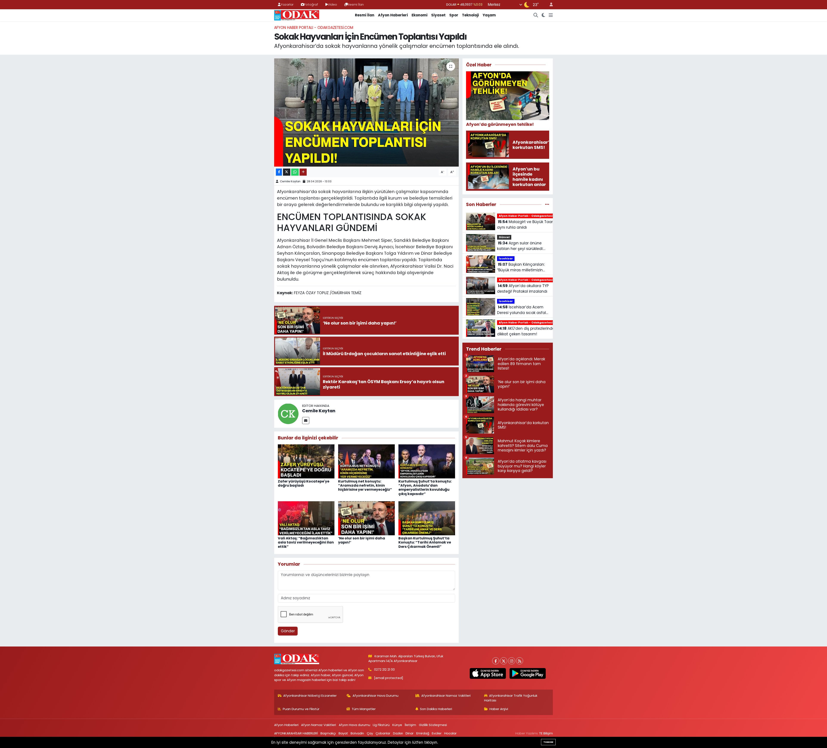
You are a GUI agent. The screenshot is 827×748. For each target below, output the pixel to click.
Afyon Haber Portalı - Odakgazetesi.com (313, 27)
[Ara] (536, 15)
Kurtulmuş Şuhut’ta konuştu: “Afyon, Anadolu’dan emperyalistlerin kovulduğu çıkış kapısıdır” (425, 487)
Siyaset (438, 15)
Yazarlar (287, 4)
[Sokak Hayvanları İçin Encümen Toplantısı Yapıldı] (366, 112)
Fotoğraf (311, 4)
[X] (503, 660)
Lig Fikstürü (381, 725)
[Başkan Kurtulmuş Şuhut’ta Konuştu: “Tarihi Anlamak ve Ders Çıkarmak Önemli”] (426, 518)
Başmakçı (328, 733)
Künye (397, 725)
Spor (453, 15)
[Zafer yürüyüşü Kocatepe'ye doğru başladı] (306, 461)
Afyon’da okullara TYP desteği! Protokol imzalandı (523, 288)
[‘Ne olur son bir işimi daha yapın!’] (366, 518)
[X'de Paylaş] (286, 172)
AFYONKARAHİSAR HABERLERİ (296, 733)
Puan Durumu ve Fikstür (301, 709)
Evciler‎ (436, 733)
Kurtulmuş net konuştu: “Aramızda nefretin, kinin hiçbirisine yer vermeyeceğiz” (365, 485)
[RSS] (519, 660)
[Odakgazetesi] (296, 15)
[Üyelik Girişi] (549, 4)
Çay (370, 733)
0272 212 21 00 (384, 669)
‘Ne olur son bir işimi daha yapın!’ (361, 540)
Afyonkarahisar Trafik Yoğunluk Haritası (511, 698)
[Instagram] (511, 660)
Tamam (548, 742)
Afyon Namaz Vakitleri (318, 725)
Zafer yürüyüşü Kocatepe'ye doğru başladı (303, 483)
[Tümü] (547, 204)
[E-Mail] (305, 420)
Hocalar (450, 733)
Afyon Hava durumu (354, 725)
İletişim (410, 725)
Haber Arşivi (499, 709)
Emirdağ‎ (422, 733)
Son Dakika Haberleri (436, 709)
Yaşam (489, 15)
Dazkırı (398, 733)
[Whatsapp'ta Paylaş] (295, 172)
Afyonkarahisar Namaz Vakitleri (446, 695)
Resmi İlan (356, 4)
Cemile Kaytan (290, 181)
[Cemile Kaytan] (288, 413)
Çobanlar (383, 733)
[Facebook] (495, 660)
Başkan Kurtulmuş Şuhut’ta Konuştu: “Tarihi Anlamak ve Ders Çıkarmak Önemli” (424, 542)
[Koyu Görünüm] (543, 15)
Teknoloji (470, 15)
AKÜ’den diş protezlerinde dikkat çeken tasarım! (526, 331)
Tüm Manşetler (364, 709)
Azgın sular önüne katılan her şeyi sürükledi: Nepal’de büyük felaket (520, 245)
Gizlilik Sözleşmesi (433, 725)
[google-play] (527, 673)
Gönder (288, 631)
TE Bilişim (546, 733)
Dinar (410, 733)
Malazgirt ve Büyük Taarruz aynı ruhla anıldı (527, 224)
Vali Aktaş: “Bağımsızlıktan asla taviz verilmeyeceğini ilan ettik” (306, 542)
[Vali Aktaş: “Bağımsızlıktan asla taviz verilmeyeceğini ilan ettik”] (306, 518)
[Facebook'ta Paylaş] (279, 172)
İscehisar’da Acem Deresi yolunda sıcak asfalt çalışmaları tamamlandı (522, 310)
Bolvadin (357, 733)
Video (332, 4)
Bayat (343, 733)
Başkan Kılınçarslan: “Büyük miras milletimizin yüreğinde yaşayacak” (521, 267)
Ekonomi (419, 15)
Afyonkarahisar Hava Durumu (375, 695)
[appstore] (488, 673)
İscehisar (506, 258)
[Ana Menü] (551, 15)
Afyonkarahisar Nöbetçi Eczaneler (310, 695)
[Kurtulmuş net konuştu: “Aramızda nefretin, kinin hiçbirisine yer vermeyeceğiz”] (366, 461)
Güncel (504, 237)
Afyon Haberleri (393, 15)
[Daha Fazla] (303, 172)
